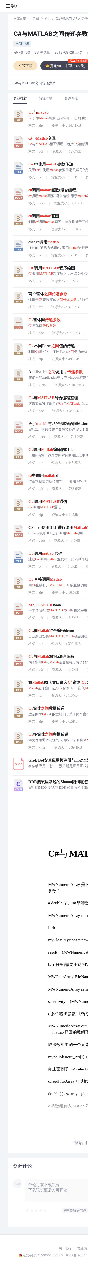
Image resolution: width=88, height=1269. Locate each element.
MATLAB (22, 43)
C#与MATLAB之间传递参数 (50, 33)
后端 (36, 19)
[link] (19, 18)
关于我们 (66, 1248)
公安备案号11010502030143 (43, 1255)
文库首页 (19, 19)
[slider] (36, 1210)
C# (47, 19)
